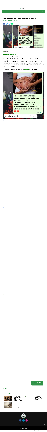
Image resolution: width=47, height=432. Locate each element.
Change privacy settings (23, 423)
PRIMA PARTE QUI (9, 54)
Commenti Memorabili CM (8, 20)
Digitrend (42, 430)
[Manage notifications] (44, 424)
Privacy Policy (23, 422)
